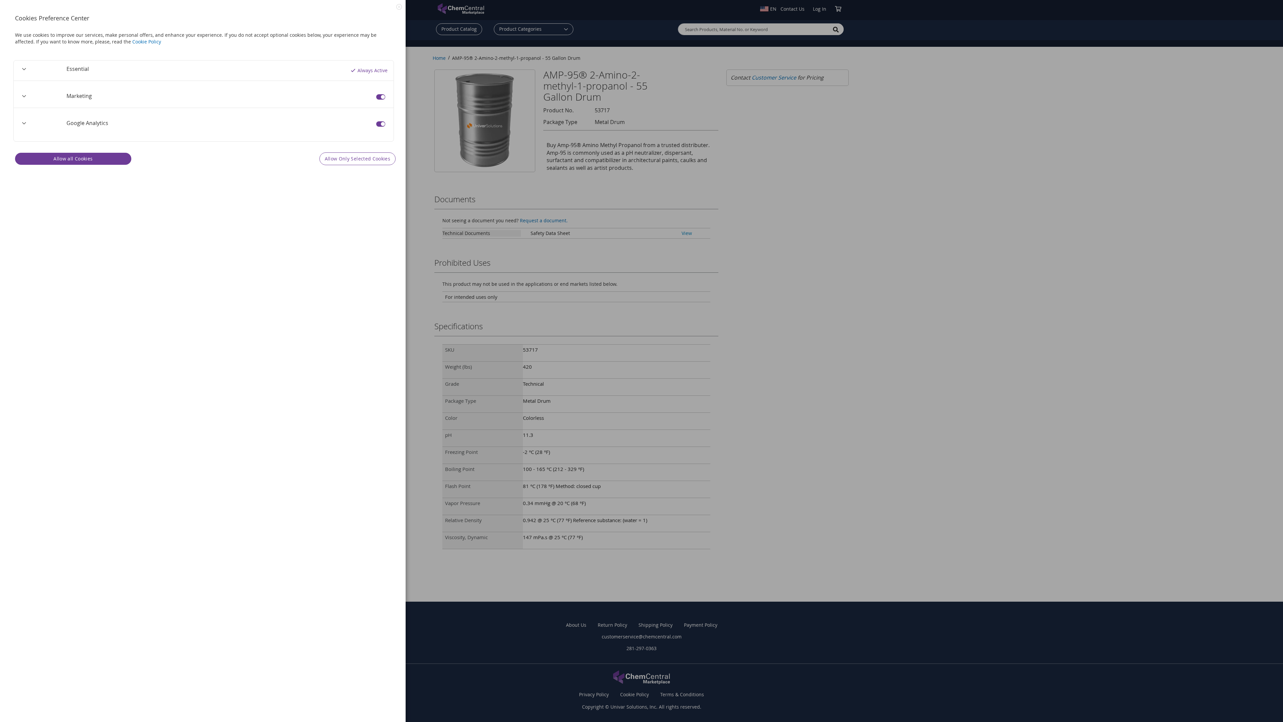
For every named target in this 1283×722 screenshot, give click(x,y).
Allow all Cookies (73, 158)
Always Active (373, 70)
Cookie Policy (146, 41)
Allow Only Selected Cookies (357, 158)
